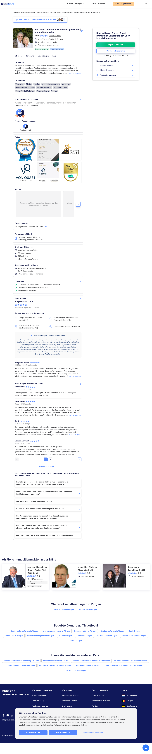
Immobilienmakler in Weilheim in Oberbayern (123, 665)
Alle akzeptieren (33, 732)
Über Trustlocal (98, 695)
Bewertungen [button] (43, 56)
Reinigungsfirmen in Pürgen (112, 631)
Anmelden (144, 4)
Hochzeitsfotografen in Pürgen (40, 636)
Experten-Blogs (38, 701)
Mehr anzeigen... (75, 73)
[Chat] (145, 747)
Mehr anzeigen (76, 641)
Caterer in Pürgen (84, 636)
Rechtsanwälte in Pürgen (85, 631)
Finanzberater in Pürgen (64, 609)
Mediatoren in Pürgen (88, 609)
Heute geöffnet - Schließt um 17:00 (29, 226)
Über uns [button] (19, 56)
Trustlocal (16, 13)
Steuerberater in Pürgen (107, 636)
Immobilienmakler (28, 13)
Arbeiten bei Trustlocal (101, 701)
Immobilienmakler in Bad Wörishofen (55, 665)
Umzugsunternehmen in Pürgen (56, 631)
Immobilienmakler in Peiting (88, 665)
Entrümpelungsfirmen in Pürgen (24, 631)
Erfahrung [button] (30, 56)
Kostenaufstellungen (40, 706)
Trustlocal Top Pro (69, 701)
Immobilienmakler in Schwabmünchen (130, 660)
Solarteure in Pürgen (14, 636)
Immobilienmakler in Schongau (21, 665)
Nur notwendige (63, 732)
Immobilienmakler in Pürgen (46, 13)
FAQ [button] (54, 56)
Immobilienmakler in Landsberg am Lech (21, 660)
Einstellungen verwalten (93, 732)
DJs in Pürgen (134, 631)
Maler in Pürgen (65, 636)
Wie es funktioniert (39, 695)
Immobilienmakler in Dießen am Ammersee (91, 660)
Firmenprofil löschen (70, 695)
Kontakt (95, 706)
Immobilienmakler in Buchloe (55, 660)
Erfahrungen (67, 706)
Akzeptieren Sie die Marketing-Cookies (35, 203)
